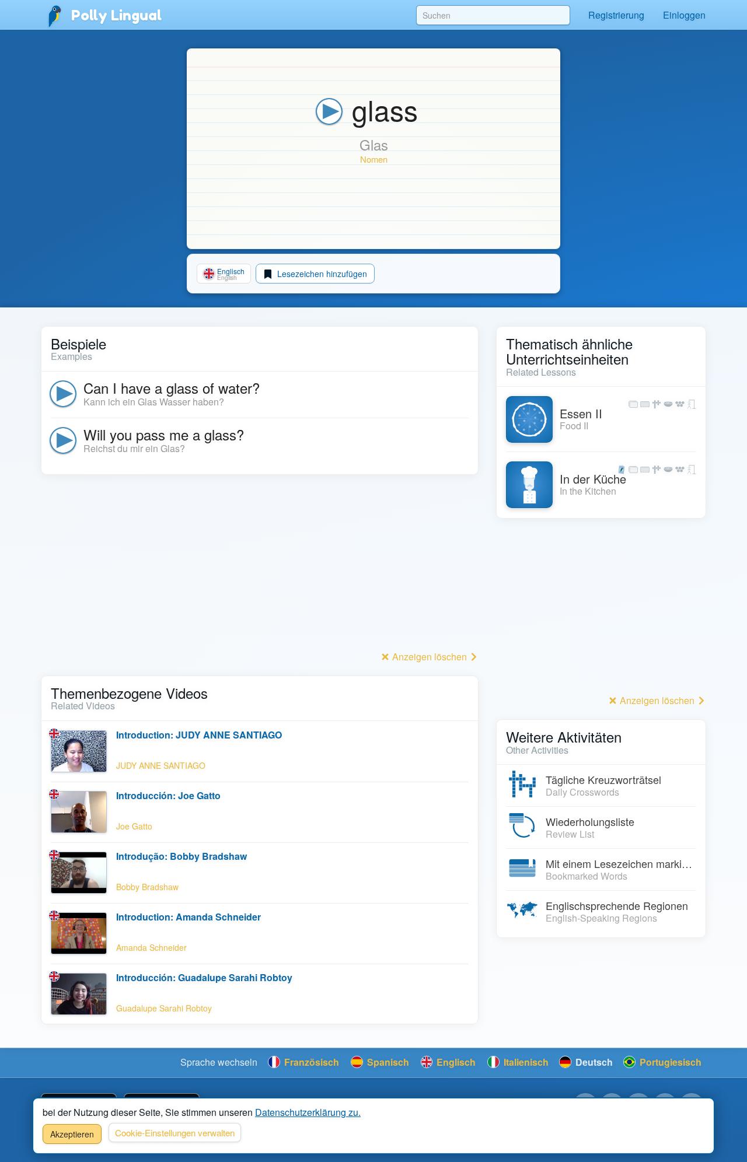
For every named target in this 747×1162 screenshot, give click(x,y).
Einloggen (684, 15)
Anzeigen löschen (429, 656)
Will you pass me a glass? (163, 434)
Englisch (455, 1062)
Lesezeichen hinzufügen (321, 273)
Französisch (310, 1062)
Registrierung (616, 15)
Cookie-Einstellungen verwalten (175, 1132)
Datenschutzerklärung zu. (308, 1112)
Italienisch (525, 1062)
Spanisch (387, 1062)
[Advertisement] (260, 566)
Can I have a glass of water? (171, 387)
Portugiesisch (669, 1062)
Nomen (374, 159)
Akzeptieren (72, 1134)
